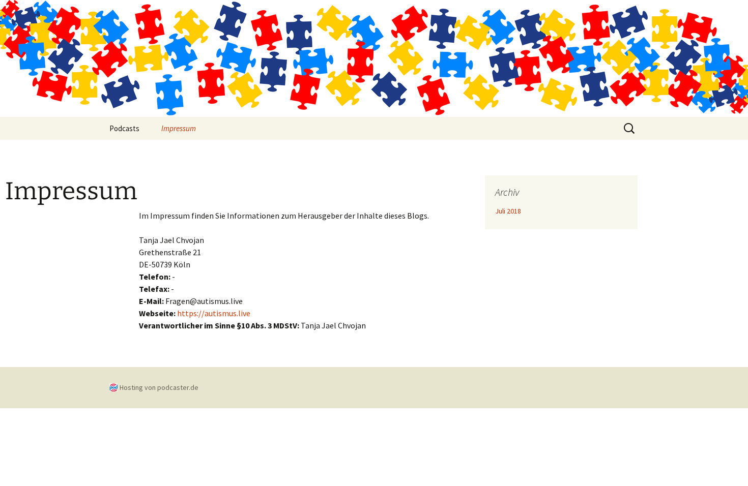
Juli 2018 (508, 211)
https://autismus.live (213, 313)
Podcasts (124, 128)
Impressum (178, 128)
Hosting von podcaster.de (159, 387)
